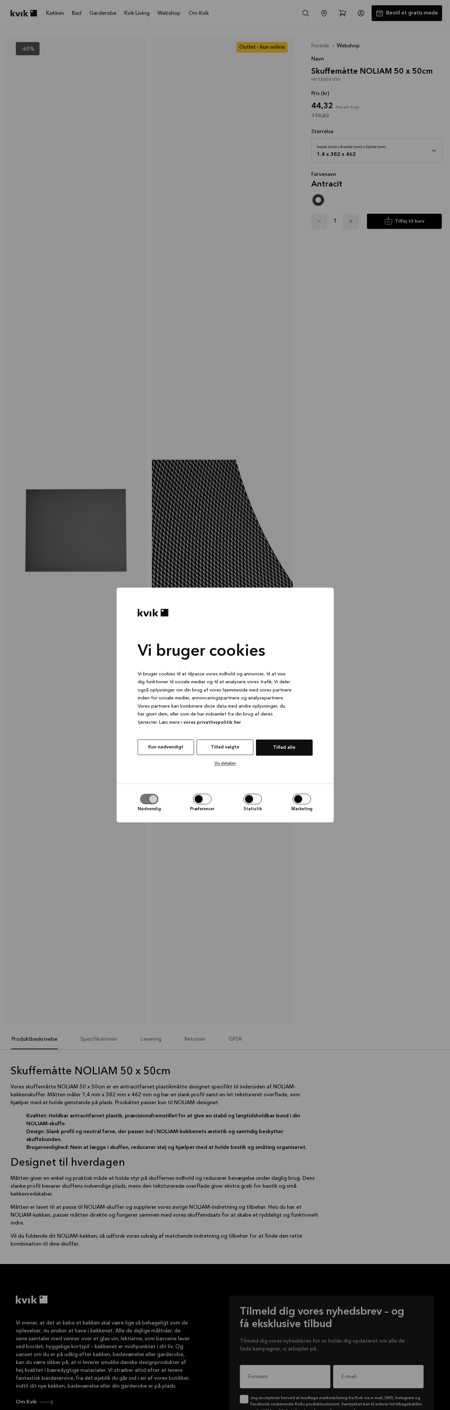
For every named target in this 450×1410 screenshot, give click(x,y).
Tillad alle (284, 747)
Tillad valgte (225, 747)
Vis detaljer (225, 763)
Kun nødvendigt (165, 747)
